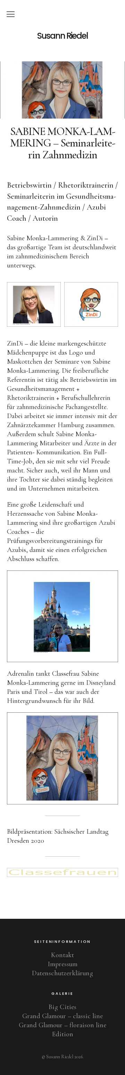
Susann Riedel (62, 35)
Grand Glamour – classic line (62, 1016)
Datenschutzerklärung (62, 973)
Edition (62, 1034)
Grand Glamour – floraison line (62, 1025)
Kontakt (62, 955)
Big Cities (62, 1007)
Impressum (62, 964)
